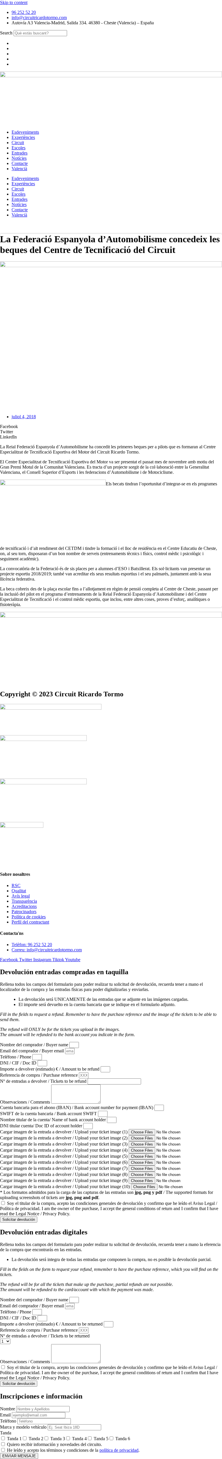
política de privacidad (118, 1450)
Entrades (19, 153)
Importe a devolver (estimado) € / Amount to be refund (50, 1069)
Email (6, 1414)
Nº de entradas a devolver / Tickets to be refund (44, 1081)
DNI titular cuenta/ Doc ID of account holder (41, 1125)
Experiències (23, 137)
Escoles (18, 147)
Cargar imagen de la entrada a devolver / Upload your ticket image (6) (64, 1162)
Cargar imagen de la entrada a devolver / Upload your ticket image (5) (64, 1156)
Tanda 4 (79, 1438)
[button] (111, 426)
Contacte (20, 163)
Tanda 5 (101, 1438)
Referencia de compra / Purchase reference (39, 1075)
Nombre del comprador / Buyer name (34, 1044)
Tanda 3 (57, 1438)
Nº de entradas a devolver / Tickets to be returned (45, 1335)
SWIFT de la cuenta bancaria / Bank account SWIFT (49, 1113)
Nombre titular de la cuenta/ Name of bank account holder (53, 1119)
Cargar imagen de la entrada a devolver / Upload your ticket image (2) (64, 1137)
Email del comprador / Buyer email (32, 1050)
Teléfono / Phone (16, 1056)
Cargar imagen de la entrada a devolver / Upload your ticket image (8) (64, 1174)
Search (6, 32)
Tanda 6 (122, 1438)
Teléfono (8, 1420)
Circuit (18, 142)
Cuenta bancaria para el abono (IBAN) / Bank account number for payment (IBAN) (77, 1107)
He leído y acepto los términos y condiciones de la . (73, 1450)
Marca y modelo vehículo (24, 1427)
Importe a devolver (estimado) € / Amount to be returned (52, 1324)
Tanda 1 (14, 1438)
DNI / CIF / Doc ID (19, 1062)
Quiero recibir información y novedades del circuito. (54, 1444)
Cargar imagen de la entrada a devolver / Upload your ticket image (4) (64, 1150)
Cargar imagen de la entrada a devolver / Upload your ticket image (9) (64, 1180)
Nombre (8, 1408)
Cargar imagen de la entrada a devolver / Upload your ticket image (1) (64, 1131)
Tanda (5, 1432)
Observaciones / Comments (25, 1102)
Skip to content (13, 2)
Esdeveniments (25, 132)
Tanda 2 (36, 1438)
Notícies (19, 158)
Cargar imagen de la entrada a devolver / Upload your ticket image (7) (64, 1168)
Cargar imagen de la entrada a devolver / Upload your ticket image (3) (64, 1143)
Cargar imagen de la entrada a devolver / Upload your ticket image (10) (65, 1186)
